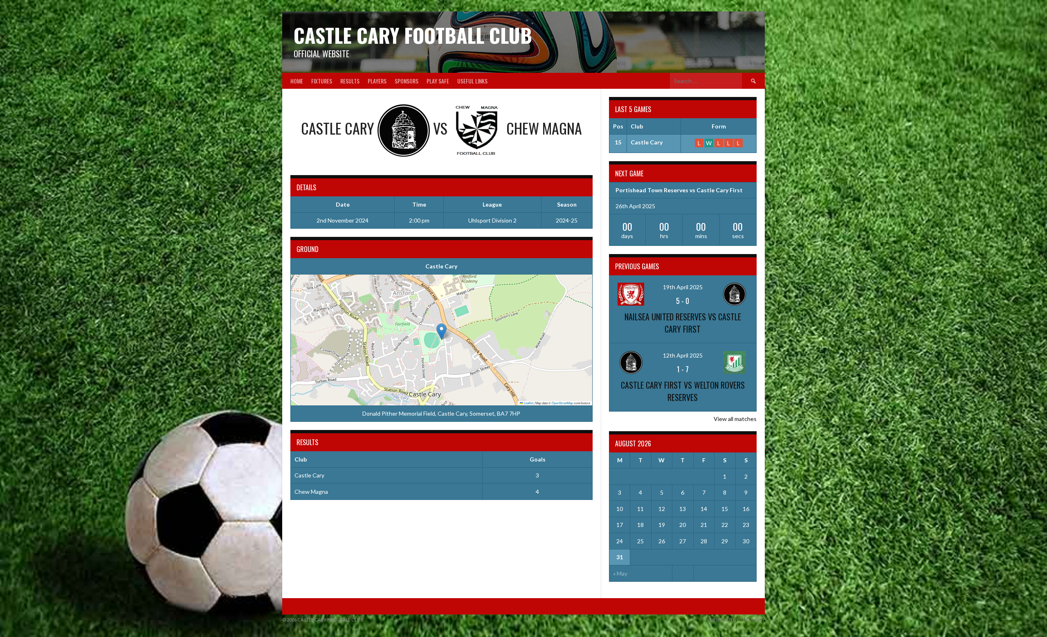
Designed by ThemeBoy (737, 619)
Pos (618, 126)
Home (296, 81)
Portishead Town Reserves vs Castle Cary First (679, 190)
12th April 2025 (683, 355)
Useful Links (472, 81)
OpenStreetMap (562, 403)
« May (620, 573)
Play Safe (438, 81)
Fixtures (321, 81)
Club (637, 126)
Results (349, 81)
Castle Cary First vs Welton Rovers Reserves (683, 391)
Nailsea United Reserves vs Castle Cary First (683, 323)
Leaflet (528, 403)
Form (719, 126)
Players (377, 81)
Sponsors (406, 81)
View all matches (735, 418)
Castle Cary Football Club (413, 35)
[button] (441, 331)
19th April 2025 (683, 287)
